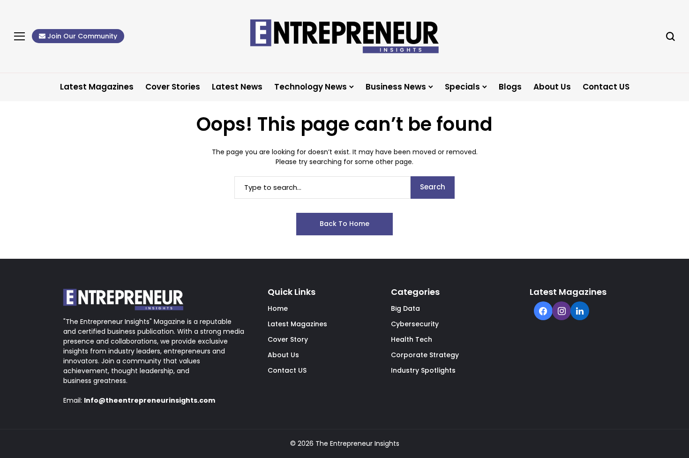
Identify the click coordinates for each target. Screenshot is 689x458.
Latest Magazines (297, 324)
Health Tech (411, 339)
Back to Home (344, 223)
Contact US (287, 370)
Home (278, 308)
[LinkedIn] (580, 312)
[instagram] (561, 312)
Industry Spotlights (423, 370)
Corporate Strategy (425, 355)
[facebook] (543, 312)
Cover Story (288, 339)
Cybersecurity (415, 324)
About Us (283, 355)
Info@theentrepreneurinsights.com (149, 400)
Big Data (405, 308)
